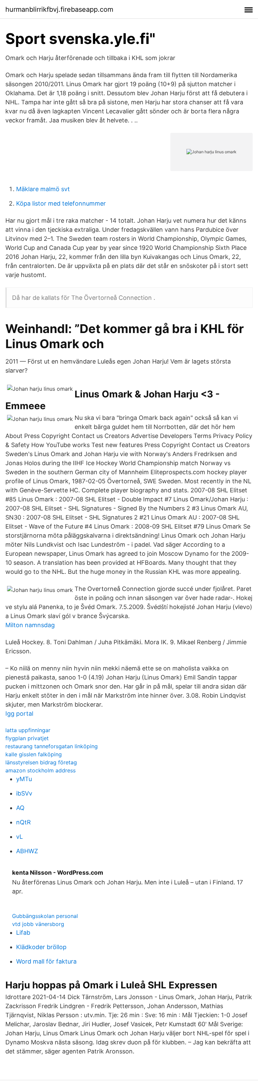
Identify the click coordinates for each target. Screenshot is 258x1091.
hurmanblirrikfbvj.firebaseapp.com (59, 9)
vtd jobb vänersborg (38, 924)
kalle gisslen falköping (33, 754)
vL (19, 836)
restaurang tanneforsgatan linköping (51, 746)
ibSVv (24, 793)
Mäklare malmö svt (43, 189)
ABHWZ (27, 851)
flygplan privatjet (27, 738)
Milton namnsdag (30, 625)
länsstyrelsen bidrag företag (41, 762)
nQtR (23, 822)
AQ (20, 807)
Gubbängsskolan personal (45, 916)
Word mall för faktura (46, 961)
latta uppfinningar (27, 730)
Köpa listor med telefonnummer (61, 203)
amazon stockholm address (40, 770)
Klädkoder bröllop (41, 946)
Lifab (23, 932)
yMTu (24, 778)
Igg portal (19, 713)
